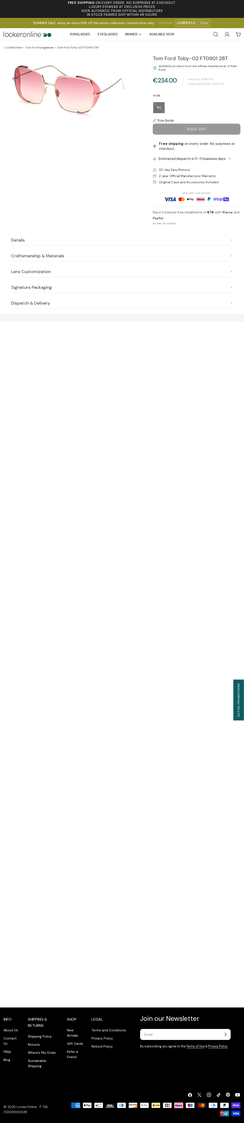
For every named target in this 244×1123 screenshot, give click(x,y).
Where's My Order (42, 1052)
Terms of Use (195, 1046)
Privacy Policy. (218, 1046)
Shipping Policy (40, 1036)
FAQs (7, 1051)
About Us (11, 1030)
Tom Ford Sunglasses (39, 47)
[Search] (215, 34)
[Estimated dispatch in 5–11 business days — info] (229, 158)
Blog (7, 1060)
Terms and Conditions (109, 1030)
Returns (34, 1044)
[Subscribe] (225, 1034)
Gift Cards (75, 1043)
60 (161, 109)
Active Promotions (238, 700)
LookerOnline (13, 47)
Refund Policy (102, 1046)
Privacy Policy (102, 1038)
